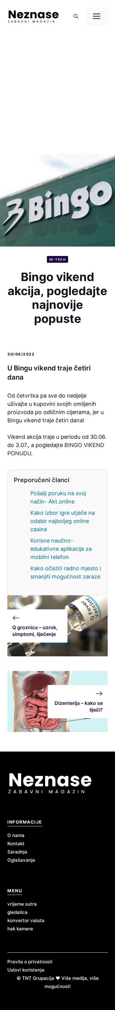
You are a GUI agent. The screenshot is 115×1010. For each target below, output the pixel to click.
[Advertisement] (57, 93)
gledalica (17, 912)
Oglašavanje (21, 860)
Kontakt (16, 843)
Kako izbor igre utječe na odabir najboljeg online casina (62, 521)
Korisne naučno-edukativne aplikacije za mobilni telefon (61, 548)
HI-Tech (57, 259)
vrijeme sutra (22, 904)
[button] (76, 16)
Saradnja (17, 852)
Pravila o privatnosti (29, 962)
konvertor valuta (25, 920)
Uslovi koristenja (25, 970)
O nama (16, 835)
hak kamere (20, 929)
